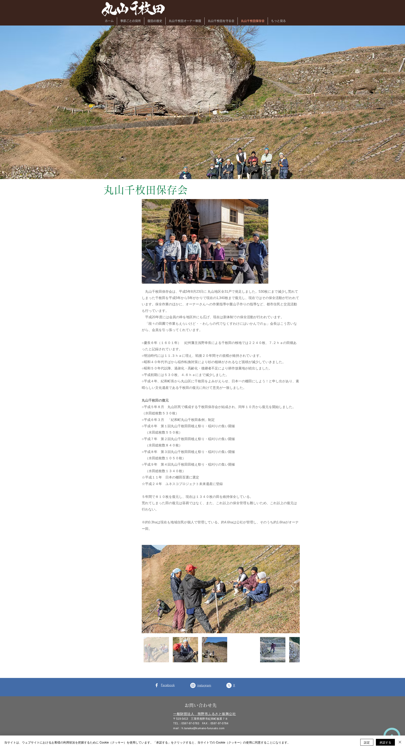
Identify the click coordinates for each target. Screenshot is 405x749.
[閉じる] (399, 742)
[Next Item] (292, 589)
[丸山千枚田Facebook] (156, 685)
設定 (367, 742)
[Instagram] (193, 685)
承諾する (385, 742)
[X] (229, 685)
